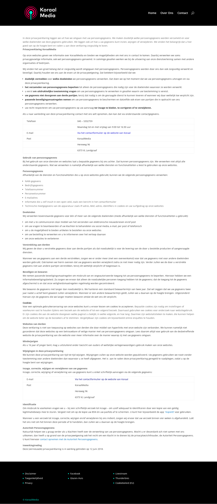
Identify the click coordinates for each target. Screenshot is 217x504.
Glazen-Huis (76, 478)
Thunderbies (122, 478)
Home (152, 13)
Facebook (75, 473)
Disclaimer (30, 473)
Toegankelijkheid (34, 478)
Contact (182, 13)
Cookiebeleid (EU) (124, 482)
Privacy (28, 482)
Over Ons (166, 13)
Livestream (121, 473)
